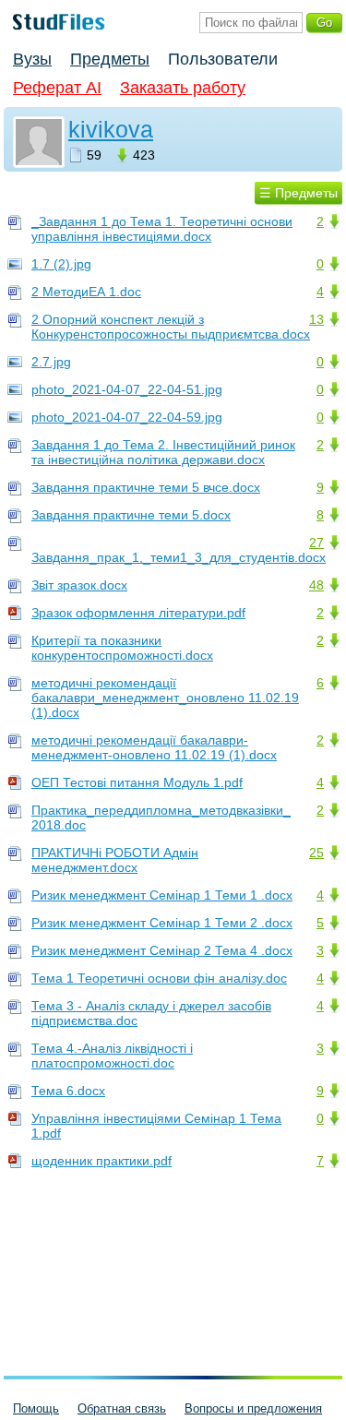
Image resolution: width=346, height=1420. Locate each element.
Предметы (109, 59)
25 (316, 852)
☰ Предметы (298, 192)
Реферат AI (57, 87)
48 (316, 585)
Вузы (32, 59)
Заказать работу (182, 87)
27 (316, 542)
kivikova (110, 129)
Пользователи (223, 59)
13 (316, 319)
